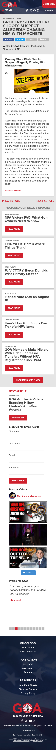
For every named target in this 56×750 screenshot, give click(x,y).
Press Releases (28, 651)
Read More (14, 229)
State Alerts (10, 267)
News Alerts (28, 668)
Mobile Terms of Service (21, 741)
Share (9, 39)
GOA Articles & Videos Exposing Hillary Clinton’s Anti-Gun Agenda (26, 404)
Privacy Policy (28, 693)
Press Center (10, 346)
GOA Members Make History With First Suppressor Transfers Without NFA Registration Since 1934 (26, 355)
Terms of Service (28, 689)
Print (44, 39)
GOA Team (28, 647)
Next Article (45, 200)
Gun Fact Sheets (28, 685)
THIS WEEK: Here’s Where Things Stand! (25, 245)
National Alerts (12, 214)
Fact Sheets (14, 396)
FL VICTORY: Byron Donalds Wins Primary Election (26, 272)
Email (32, 39)
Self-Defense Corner (12, 18)
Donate (28, 672)
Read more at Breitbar (13, 191)
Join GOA (49, 3)
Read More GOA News (28, 380)
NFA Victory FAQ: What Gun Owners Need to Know (26, 219)
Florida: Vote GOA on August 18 (27, 298)
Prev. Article (11, 200)
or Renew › (49, 10)
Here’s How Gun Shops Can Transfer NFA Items (26, 325)
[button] (10, 628)
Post (20, 39)
